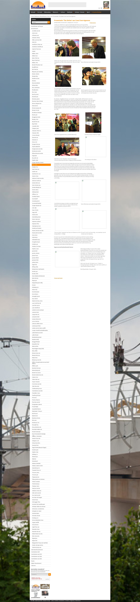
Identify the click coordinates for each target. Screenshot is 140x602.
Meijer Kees (34, 357)
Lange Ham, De (35, 314)
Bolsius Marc (35, 85)
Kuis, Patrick (35, 298)
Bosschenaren (43, 16)
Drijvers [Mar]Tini (36, 146)
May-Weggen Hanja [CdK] (38, 348)
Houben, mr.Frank (36, 246)
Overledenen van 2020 (36, 556)
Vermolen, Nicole (36, 515)
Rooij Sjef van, (35, 425)
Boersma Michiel (36, 83)
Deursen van (35, 137)
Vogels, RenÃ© (35, 522)
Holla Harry (34, 237)
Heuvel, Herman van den (37, 230)
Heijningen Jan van (36, 226)
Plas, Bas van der (36, 402)
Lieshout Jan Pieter (36, 326)
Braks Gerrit (35, 105)
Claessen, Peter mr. (36, 130)
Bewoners (55, 12)
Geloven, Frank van (36, 180)
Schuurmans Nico (36, 443)
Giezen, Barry (35, 189)
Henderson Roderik (36, 228)
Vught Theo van (35, 527)
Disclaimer (61, 600)
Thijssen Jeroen (35, 477)
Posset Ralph (35, 406)
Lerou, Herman (35, 321)
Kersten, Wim (35, 273)
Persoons (34, 397)
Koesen (34, 285)
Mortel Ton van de (36, 372)
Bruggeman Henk (36, 117)
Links (52, 600)
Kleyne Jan (34, 280)
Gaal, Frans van (35, 169)
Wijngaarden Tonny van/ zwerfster (40, 543)
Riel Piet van (35, 413)
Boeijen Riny (35, 76)
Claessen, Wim (35, 133)
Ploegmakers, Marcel (37, 404)
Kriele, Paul (34, 289)
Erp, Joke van (35, 158)
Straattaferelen (96, 12)
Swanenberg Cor (36, 468)
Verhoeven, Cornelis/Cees (38, 509)
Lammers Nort (35, 312)
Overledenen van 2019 (36, 554)
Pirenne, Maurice (36, 400)
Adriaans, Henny (36, 37)
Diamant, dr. (35, 139)
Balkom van (35, 55)
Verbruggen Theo (36, 502)
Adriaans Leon (35, 35)
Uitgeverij (72, 600)
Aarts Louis (34, 33)
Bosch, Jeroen (35, 94)
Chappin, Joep (35, 128)
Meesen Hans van (36, 353)
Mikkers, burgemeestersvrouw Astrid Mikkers (40, 363)
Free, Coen (50, 16)
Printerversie (93, 23)
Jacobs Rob (34, 251)
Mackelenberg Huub (36, 337)
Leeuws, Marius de (36, 319)
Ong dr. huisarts (36, 381)
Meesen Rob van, (36, 355)
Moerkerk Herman (36, 368)
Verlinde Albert (35, 513)
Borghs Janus (35, 90)
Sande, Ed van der (36, 438)
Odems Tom (35, 377)
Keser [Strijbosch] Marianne (38, 276)
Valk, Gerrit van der (36, 493)
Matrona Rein (35, 346)
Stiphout (34, 459)
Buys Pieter (34, 124)
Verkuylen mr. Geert (36, 511)
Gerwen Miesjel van (36, 187)
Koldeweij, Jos (35, 287)
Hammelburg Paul (36, 217)
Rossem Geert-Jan (36, 431)
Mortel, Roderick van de (37, 375)
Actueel (33, 12)
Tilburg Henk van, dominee (38, 479)
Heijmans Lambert (36, 221)
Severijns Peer (35, 445)
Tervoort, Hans (35, 472)
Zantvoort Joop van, (36, 547)
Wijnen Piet (34, 540)
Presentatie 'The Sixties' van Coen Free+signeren (64, 16)
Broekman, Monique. (37, 112)
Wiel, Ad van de (35, 536)
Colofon (56, 600)
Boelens (34, 80)
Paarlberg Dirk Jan (36, 395)
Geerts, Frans (35, 176)
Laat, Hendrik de (36, 307)
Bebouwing (47, 12)
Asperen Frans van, (36, 49)
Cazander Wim (35, 126)
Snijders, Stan (35, 452)
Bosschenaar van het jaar (37, 26)
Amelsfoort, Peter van (37, 44)
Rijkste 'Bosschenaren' (36, 563)
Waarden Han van (36, 531)
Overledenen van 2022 (37, 390)
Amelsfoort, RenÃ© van (37, 46)
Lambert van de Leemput (38, 310)
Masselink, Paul (35, 344)
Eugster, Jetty (35, 160)
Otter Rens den (35, 386)
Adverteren (78, 600)
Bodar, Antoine (35, 74)
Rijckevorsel (35, 415)
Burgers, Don (35, 119)
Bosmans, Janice (36, 99)
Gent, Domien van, (36, 185)
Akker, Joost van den (36, 40)
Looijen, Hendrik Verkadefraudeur (40, 330)
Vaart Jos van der (36, 488)
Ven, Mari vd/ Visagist (37, 497)
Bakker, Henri (35, 53)
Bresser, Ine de (35, 110)
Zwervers (33, 565)
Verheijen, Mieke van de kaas (38, 506)
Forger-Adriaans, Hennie (37, 162)
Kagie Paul (34, 264)
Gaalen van (34, 171)
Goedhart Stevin (36, 196)
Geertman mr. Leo (36, 174)
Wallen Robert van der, (37, 533)
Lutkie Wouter (35, 335)
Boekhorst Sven (35, 78)
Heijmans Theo (35, 223)
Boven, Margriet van (36, 103)
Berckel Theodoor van (37, 65)
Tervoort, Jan (35, 474)
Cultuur (63, 12)
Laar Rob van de (36, 305)
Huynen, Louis (35, 248)
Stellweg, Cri (35, 454)
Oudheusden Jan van (37, 388)
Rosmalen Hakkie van (37, 429)
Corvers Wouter (35, 135)
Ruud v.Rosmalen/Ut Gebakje (38, 434)
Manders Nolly (35, 339)
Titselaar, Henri (35, 486)
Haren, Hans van (36, 219)
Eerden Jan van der (36, 151)
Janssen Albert (35, 257)
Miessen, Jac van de (36, 360)
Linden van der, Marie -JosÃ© (38, 328)
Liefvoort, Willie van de (37, 323)
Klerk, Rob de (35, 278)
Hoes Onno (34, 235)
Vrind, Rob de (35, 524)
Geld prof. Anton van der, (38, 178)
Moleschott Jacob (36, 370)
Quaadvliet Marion (36, 409)
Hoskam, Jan (35, 244)
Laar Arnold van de (36, 303)
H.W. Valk (34, 208)
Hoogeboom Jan (36, 242)
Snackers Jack (35, 450)
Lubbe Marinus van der (37, 332)
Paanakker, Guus (36, 393)
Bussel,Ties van (35, 121)
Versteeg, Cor (35, 518)
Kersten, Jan (35, 271)
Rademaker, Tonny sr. (37, 411)
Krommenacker (35, 292)
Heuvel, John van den (37, 233)
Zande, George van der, (37, 545)
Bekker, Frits (35, 62)
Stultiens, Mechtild (36, 463)
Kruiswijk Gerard (36, 296)
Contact (67, 600)
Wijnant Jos (34, 538)
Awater (33, 51)
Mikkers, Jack (35, 366)
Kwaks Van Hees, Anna (37, 301)
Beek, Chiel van (35, 58)
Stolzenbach (35, 461)
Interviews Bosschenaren (37, 549)
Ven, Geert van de (36, 495)
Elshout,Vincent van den (37, 153)
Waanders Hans (35, 529)
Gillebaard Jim (35, 192)
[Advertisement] (67, 4)
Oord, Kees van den (36, 384)
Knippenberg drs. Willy (37, 282)
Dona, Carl (34, 142)
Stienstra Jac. (35, 456)
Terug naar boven (58, 278)
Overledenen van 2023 (36, 558)
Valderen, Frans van (36, 490)
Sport (88, 12)
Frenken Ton (35, 167)
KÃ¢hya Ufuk (35, 267)
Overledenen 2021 (35, 552)
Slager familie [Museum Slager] (39, 447)
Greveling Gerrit (35, 201)
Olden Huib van (35, 379)
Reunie (32, 561)
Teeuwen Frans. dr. (36, 470)
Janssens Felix (35, 260)
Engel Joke (34, 155)
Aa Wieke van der (36, 31)
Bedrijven (69, 12)
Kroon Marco (35, 294)
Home (32, 16)
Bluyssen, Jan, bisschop (37, 71)
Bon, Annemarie (36, 87)
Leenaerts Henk (35, 316)
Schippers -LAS (35, 440)
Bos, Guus (34, 92)
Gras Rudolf (35, 198)
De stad (40, 12)
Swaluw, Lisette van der (37, 465)
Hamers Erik (35, 214)
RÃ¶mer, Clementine (37, 436)
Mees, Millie (34, 351)
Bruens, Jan (34, 115)
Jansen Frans (35, 255)
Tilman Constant (36, 481)
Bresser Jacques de (36, 108)
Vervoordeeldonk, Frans (37, 520)
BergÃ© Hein (35, 67)
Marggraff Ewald (36, 341)
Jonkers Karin (35, 262)
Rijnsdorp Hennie (36, 418)
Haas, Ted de (35, 210)
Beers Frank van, (36, 60)
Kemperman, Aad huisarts (38, 269)
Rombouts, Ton (35, 422)
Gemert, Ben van (36, 183)
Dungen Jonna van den (37, 149)
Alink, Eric (34, 42)
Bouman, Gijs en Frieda (37, 101)
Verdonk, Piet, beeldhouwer (38, 504)
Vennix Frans (35, 499)
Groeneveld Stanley (36, 203)
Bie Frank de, (35, 69)
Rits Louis (34, 420)
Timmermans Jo (35, 484)
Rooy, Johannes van (36, 427)
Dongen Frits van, (36, 144)
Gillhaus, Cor (35, 194)
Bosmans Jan (35, 96)
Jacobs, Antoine (35, 253)
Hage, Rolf (34, 212)
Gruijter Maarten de (36, 205)
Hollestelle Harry (36, 239)
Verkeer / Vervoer (79, 12)
